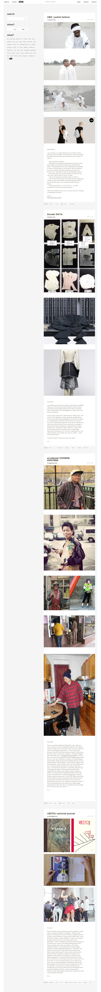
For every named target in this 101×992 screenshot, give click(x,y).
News (21, 2)
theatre (15, 55)
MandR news (32, 47)
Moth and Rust (50, 2)
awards (25, 38)
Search (25, 18)
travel (19, 55)
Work (79, 2)
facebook (90, 19)
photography (33, 50)
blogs (29, 38)
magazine (85, 982)
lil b (18, 47)
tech (8, 55)
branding (9, 41)
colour (16, 41)
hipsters (73, 803)
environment (29, 41)
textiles (11, 55)
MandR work (10, 50)
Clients (14, 2)
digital (24, 41)
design (20, 41)
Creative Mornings (73, 982)
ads (8, 38)
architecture (18, 38)
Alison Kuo (72, 774)
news (22, 50)
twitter (92, 19)
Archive (85, 2)
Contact (94, 2)
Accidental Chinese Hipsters (69, 755)
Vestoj (90, 982)
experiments (9, 44)
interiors (14, 47)
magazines (25, 47)
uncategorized (31, 55)
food (29, 44)
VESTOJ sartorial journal (61, 813)
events (34, 41)
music (15, 50)
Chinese (68, 803)
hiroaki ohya (85, 447)
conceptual (79, 447)
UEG (80, 203)
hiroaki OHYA (55, 214)
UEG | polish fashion (58, 17)
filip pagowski (72, 203)
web (8, 58)
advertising (12, 38)
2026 (23, 29)
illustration (9, 47)
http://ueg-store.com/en (54, 197)
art (22, 38)
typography (24, 55)
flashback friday (23, 44)
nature (18, 50)
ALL (11, 58)
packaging (26, 50)
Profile (6, 2)
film (18, 44)
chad (13, 41)
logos (21, 47)
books (33, 38)
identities (33, 44)
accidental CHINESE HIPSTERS (58, 459)
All (15, 29)
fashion (15, 44)
